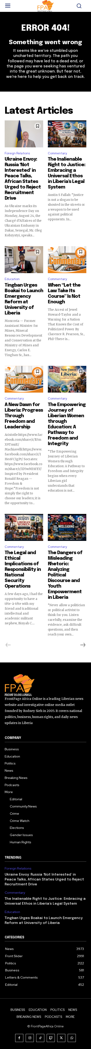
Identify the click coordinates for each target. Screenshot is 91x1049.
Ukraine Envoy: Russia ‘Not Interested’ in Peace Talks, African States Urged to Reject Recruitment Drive (44, 879)
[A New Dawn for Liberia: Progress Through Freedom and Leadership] (24, 379)
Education (12, 279)
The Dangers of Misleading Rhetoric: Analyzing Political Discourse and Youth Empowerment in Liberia (65, 575)
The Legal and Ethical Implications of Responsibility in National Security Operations (23, 569)
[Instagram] (30, 1038)
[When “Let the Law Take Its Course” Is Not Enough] (67, 259)
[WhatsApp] (72, 1038)
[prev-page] (8, 645)
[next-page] (82, 645)
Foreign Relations (17, 153)
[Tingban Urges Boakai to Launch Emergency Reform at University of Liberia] (24, 259)
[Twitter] (61, 1038)
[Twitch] (51, 1038)
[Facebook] (19, 1038)
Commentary (57, 153)
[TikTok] (40, 1038)
